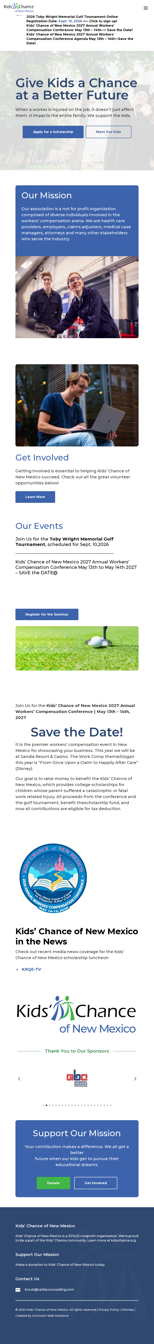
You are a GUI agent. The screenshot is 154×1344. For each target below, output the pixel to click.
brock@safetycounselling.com (49, 1289)
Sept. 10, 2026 (70, 21)
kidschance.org (123, 1240)
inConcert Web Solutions (50, 1316)
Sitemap (128, 1310)
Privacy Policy (109, 1310)
